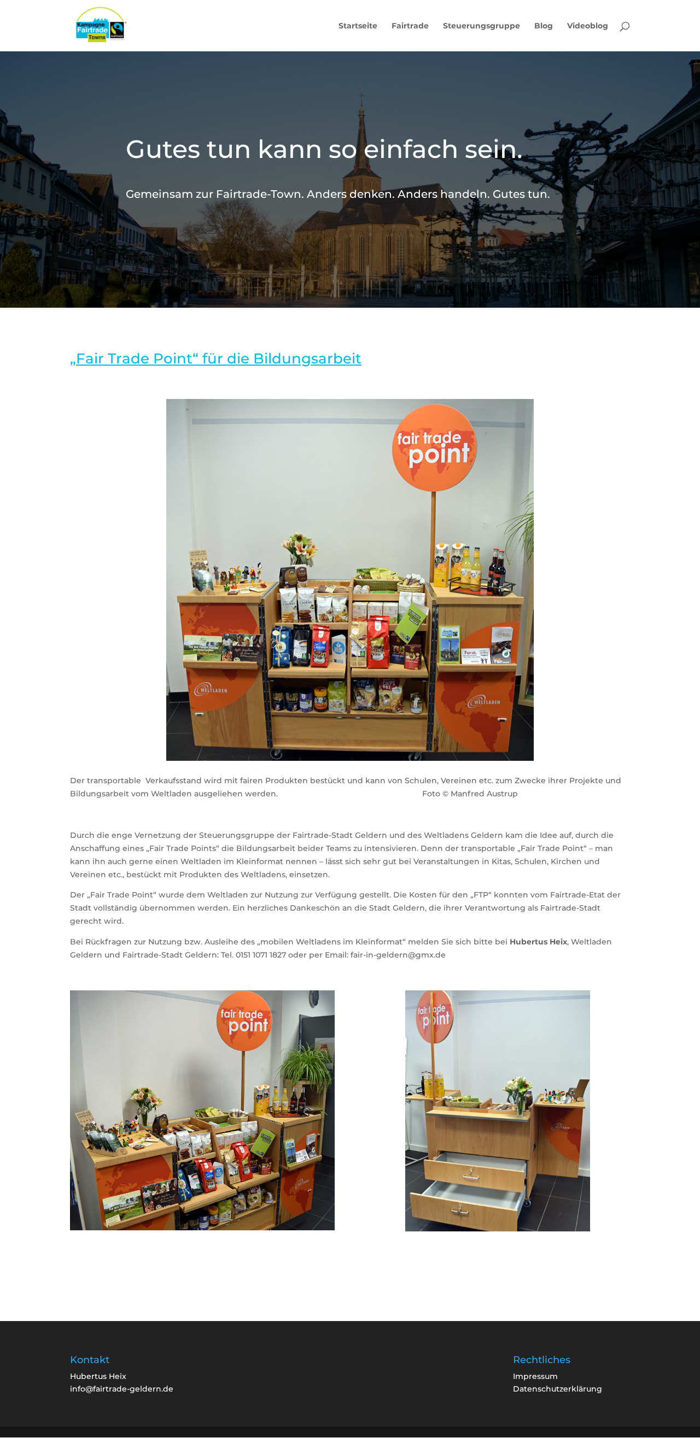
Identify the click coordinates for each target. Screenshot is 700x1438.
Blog (543, 26)
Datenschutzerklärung (557, 1389)
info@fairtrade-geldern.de (121, 1389)
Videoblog (587, 26)
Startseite (358, 26)
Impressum (535, 1376)
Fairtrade (410, 26)
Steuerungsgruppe (481, 26)
